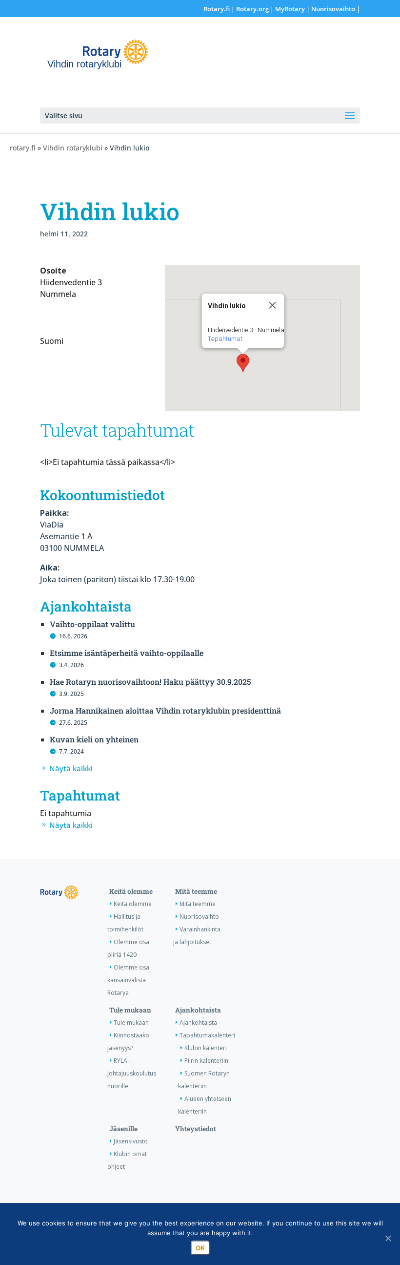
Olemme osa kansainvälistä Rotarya (128, 980)
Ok (200, 1248)
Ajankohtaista (198, 1010)
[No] (388, 1238)
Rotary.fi (216, 8)
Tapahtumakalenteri (207, 1035)
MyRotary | (293, 8)
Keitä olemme (131, 891)
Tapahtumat (225, 338)
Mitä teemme (196, 891)
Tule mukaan (130, 1010)
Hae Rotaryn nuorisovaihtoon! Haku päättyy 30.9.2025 (150, 681)
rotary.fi (23, 147)
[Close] (272, 305)
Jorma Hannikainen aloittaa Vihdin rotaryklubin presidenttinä (165, 710)
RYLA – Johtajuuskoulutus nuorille (131, 1073)
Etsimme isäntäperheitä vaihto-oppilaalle (126, 653)
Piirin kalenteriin (206, 1060)
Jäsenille (123, 1128)
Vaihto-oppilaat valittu (92, 624)
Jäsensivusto (131, 1141)
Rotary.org (252, 8)
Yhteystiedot (195, 1128)
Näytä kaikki (71, 768)
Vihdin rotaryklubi (72, 147)
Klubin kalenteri (205, 1048)
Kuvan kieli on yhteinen (94, 739)
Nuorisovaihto (333, 8)
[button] (243, 363)
